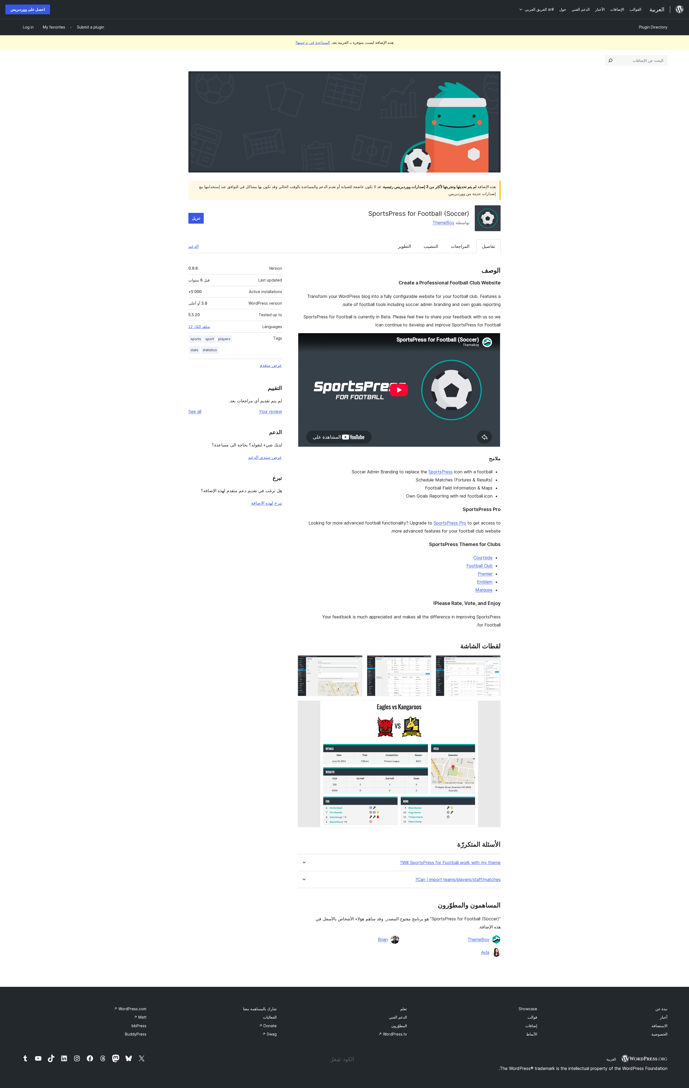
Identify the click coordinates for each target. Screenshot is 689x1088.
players (224, 339)
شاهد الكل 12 (199, 327)
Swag (269, 1034)
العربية (611, 1059)
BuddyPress (135, 1034)
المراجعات (460, 246)
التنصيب (431, 246)
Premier (485, 573)
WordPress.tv (392, 1034)
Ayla (485, 952)
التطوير (404, 246)
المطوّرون (399, 1025)
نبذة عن (661, 1008)
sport (209, 339)
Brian (383, 939)
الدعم (193, 246)
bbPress (139, 1025)
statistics (210, 350)
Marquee (484, 590)
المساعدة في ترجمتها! (313, 42)
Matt (140, 1017)
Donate (268, 1025)
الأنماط (531, 1034)
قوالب (532, 1017)
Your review (270, 411)
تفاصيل (488, 246)
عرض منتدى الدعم (265, 457)
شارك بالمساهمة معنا (260, 1008)
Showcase (528, 1008)
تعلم (403, 1008)
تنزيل (196, 218)
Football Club (479, 565)
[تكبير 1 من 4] (493, 662)
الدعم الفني (398, 1017)
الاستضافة (659, 1025)
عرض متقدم (271, 365)
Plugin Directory (653, 27)
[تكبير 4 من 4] (493, 707)
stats (194, 350)
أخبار (663, 1017)
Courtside (483, 557)
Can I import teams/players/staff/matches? (458, 879)
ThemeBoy (443, 222)
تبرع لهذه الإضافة (266, 503)
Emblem (485, 582)
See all (194, 411)
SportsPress (440, 471)
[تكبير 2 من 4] (424, 662)
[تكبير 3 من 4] (355, 662)
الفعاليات (270, 1017)
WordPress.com (130, 1008)
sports (196, 339)
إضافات (531, 1025)
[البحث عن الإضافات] (610, 60)
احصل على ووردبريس (27, 9)
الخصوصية (659, 1034)
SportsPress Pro (450, 523)
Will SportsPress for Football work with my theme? (450, 862)
